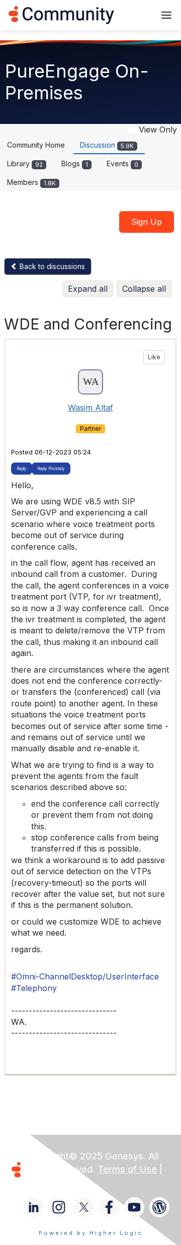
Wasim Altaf (90, 408)
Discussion (107, 145)
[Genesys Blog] (159, 1207)
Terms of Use (127, 1169)
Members (31, 182)
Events (122, 163)
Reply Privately (51, 468)
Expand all (88, 289)
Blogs (74, 163)
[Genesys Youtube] (134, 1207)
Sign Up (146, 222)
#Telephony (34, 988)
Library (25, 163)
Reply (22, 468)
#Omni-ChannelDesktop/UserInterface (85, 976)
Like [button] (154, 357)
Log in (134, 15)
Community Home (36, 145)
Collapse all (144, 289)
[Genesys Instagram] (59, 1207)
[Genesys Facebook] (109, 1207)
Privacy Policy (57, 1182)
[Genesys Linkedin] (34, 1207)
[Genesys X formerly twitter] (84, 1207)
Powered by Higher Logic (91, 1232)
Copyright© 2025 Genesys (85, 1156)
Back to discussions (51, 266)
